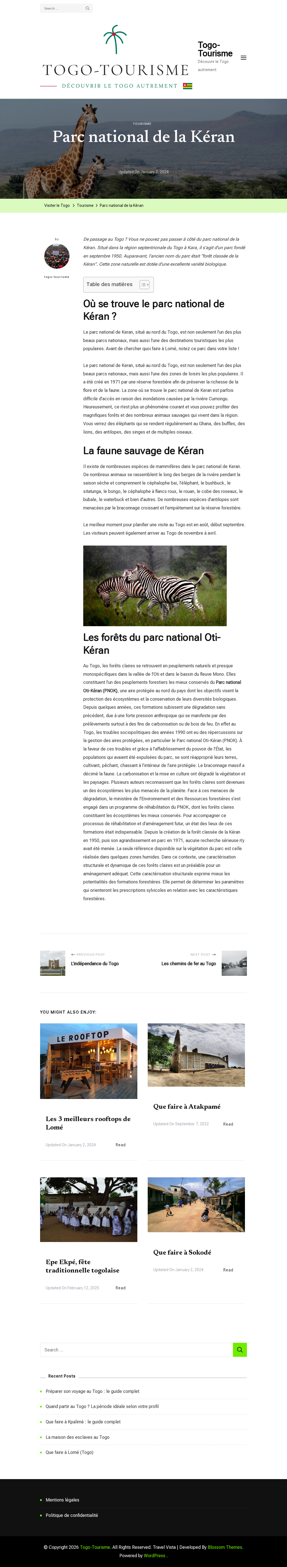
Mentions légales (62, 1500)
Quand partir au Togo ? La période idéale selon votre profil (102, 1406)
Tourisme (142, 124)
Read (121, 1145)
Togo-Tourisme (215, 49)
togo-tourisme (57, 277)
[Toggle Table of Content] (141, 284)
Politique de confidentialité (72, 1515)
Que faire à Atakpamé (187, 1107)
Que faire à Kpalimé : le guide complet (83, 1422)
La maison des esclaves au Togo (78, 1437)
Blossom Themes (225, 1547)
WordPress (154, 1555)
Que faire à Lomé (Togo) (69, 1452)
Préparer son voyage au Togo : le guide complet (92, 1391)
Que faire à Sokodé (182, 1253)
